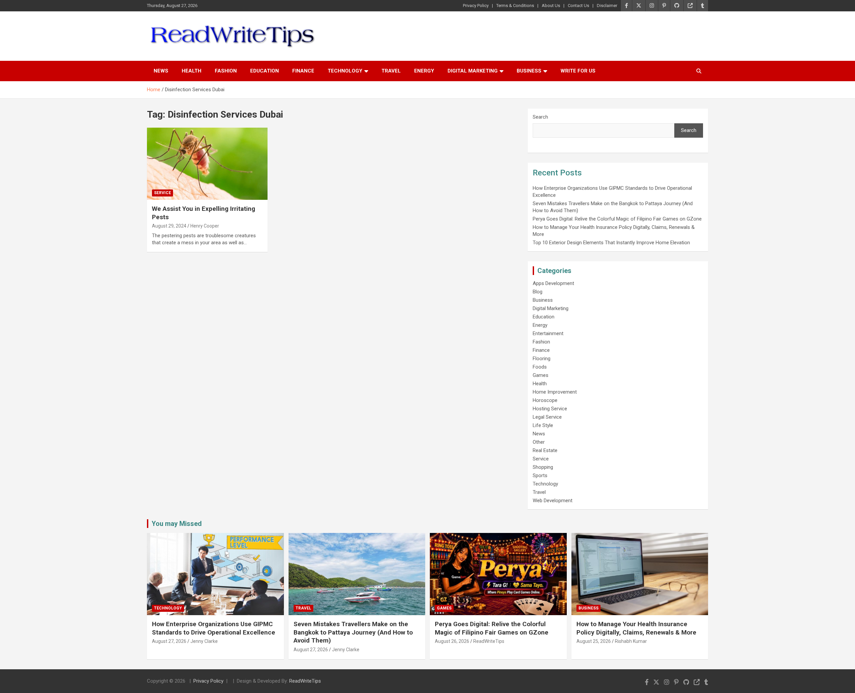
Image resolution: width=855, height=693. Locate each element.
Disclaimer (607, 5)
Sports (540, 475)
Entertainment (548, 333)
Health (191, 71)
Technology (345, 71)
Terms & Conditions (515, 5)
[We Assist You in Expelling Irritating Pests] (207, 163)
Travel (391, 71)
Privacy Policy (476, 5)
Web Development (552, 501)
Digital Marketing (473, 71)
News (161, 71)
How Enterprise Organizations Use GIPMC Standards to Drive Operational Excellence (213, 628)
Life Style (543, 425)
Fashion (226, 71)
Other (539, 442)
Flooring (541, 359)
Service (162, 192)
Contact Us (578, 5)
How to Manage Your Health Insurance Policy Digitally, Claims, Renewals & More (636, 628)
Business (529, 71)
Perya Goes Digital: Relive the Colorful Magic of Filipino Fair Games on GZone (617, 219)
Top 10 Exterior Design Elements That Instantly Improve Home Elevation (611, 243)
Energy (424, 71)
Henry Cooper (204, 226)
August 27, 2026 (169, 641)
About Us (551, 5)
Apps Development (553, 283)
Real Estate (545, 450)
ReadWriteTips (488, 641)
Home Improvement (555, 392)
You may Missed (177, 524)
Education (264, 71)
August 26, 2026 (452, 641)
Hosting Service (550, 409)
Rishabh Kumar (631, 641)
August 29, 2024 (169, 226)
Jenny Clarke (204, 641)
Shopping (543, 467)
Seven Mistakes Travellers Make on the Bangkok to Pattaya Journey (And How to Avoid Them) (353, 632)
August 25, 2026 (593, 641)
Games (540, 375)
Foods (540, 367)
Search (540, 117)
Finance (303, 71)
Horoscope (545, 400)
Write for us (577, 71)
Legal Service (547, 417)
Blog (537, 292)
